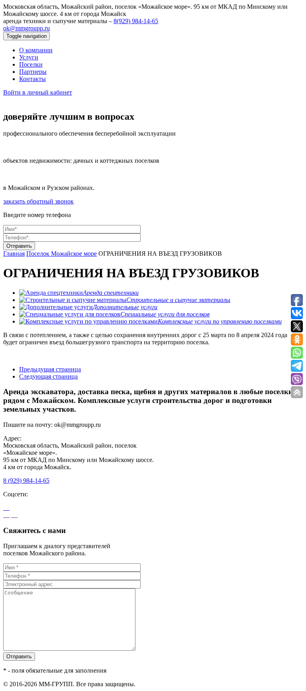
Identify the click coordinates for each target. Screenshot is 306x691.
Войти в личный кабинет (37, 92)
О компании (36, 50)
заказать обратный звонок (38, 201)
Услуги (28, 57)
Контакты (32, 78)
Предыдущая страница (50, 369)
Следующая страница (48, 376)
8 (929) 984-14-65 (26, 480)
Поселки (31, 64)
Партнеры (33, 71)
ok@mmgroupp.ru (26, 28)
